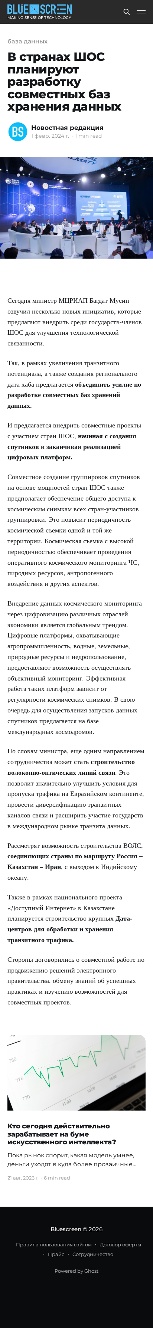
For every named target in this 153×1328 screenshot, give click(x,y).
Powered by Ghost (76, 1271)
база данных (27, 41)
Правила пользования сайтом (54, 1244)
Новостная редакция (67, 127)
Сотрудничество (92, 1254)
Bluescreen (66, 1229)
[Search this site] (127, 12)
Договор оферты (120, 1244)
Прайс (56, 1254)
